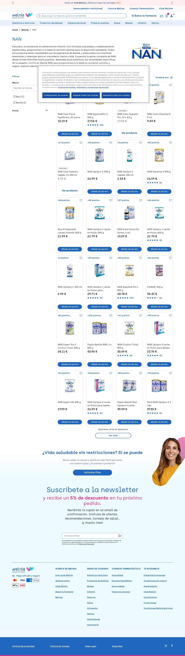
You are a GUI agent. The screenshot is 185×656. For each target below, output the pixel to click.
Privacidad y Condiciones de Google (93, 87)
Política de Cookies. (67, 87)
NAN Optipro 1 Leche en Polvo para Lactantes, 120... (98, 289)
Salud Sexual (93, 619)
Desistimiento (150, 586)
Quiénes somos (62, 581)
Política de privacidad (23, 646)
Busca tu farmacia (64, 592)
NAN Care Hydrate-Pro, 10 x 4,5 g (127, 116)
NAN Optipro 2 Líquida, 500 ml (125, 173)
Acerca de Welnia (64, 575)
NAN (34, 30)
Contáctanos (150, 597)
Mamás (129, 23)
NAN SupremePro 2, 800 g (97, 116)
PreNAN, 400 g (154, 287)
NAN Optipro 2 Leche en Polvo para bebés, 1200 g (98, 404)
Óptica (155, 23)
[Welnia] (22, 15)
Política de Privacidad (86, 544)
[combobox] (82, 15)
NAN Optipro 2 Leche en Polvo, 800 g (98, 231)
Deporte (91, 597)
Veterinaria (93, 625)
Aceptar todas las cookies (85, 95)
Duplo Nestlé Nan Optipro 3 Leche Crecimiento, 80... (127, 404)
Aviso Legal (90, 646)
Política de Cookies (59, 646)
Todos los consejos (121, 592)
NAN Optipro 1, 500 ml (70, 287)
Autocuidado (118, 586)
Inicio (15, 30)
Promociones (150, 603)
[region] (93, 84)
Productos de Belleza (98, 581)
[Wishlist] (169, 85)
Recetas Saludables (122, 581)
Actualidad (117, 575)
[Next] (170, 3)
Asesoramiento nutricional (88, 8)
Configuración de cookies (56, 95)
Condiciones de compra (155, 581)
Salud (117, 23)
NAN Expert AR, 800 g (69, 402)
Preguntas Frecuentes (154, 575)
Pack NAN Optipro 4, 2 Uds (159, 404)
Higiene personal (77, 23)
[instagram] (166, 645)
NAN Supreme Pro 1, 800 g (128, 289)
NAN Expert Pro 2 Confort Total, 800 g (69, 346)
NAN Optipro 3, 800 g (98, 171)
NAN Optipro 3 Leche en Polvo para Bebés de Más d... (158, 346)
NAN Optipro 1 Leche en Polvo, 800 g (158, 231)
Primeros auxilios (100, 23)
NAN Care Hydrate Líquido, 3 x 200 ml (68, 173)
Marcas (25, 30)
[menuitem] (171, 16)
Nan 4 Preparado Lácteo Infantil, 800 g (69, 231)
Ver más (113, 435)
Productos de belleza (51, 23)
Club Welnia (166, 8)
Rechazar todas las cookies (116, 95)
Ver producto (129, 133)
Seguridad (117, 646)
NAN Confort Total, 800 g (128, 346)
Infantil (142, 23)
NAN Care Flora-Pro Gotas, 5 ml (128, 231)
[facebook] (172, 645)
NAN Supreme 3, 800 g (159, 171)
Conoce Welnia (116, 8)
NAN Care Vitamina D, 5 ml (159, 116)
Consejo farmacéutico (142, 8)
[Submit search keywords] (39, 15)
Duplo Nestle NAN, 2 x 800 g (99, 346)
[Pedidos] (161, 15)
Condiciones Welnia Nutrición (158, 608)
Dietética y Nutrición (23, 23)
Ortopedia (92, 608)
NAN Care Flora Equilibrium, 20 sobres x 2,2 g (69, 116)
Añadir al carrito (70, 134)
